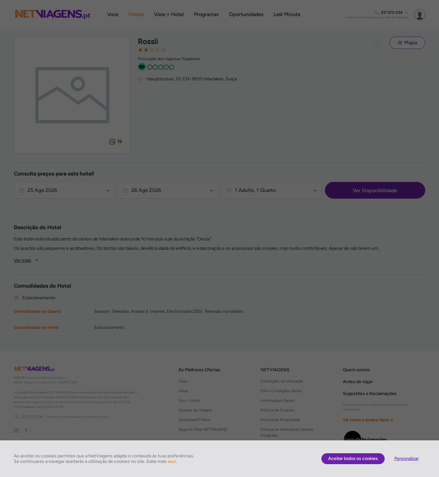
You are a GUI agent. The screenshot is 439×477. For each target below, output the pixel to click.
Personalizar (406, 458)
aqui (172, 461)
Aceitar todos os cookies (353, 458)
